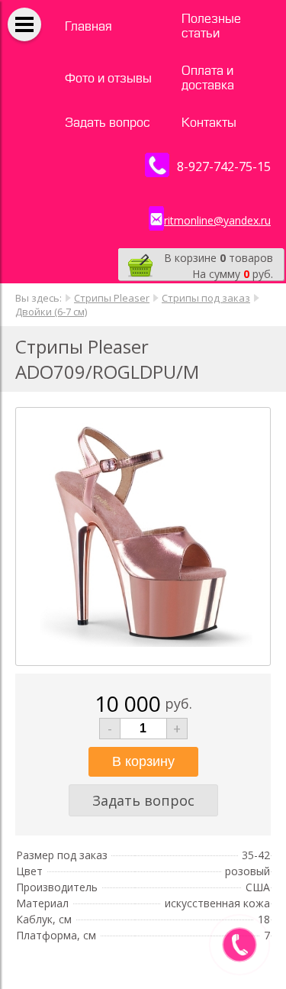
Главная (88, 26)
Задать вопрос (107, 122)
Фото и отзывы (108, 78)
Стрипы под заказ (206, 298)
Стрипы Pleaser (111, 298)
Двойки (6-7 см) (51, 311)
